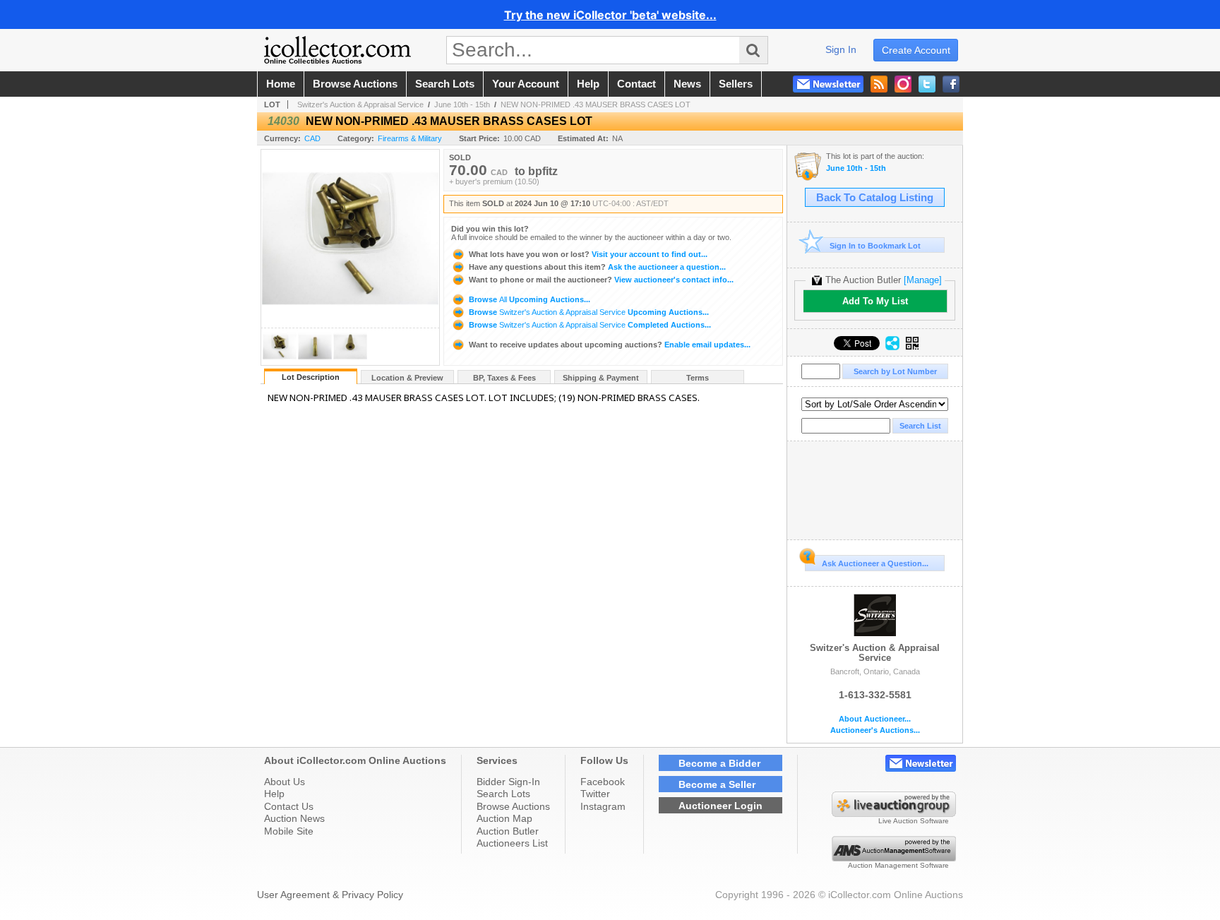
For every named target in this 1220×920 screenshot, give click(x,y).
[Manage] (923, 280)
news (687, 84)
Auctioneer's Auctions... (875, 730)
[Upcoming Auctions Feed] (879, 84)
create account (916, 50)
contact (636, 84)
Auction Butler (508, 831)
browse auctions (355, 84)
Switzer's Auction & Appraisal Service (360, 104)
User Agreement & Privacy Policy (330, 894)
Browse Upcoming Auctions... (528, 299)
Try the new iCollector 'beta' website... (610, 15)
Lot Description (311, 377)
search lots (444, 84)
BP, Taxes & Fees (504, 378)
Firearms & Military (410, 138)
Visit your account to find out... (588, 254)
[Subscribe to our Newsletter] (828, 84)
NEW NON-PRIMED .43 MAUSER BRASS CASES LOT (595, 104)
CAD (312, 138)
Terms (697, 378)
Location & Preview (407, 378)
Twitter (595, 793)
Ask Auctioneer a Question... (875, 563)
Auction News (294, 818)
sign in (840, 49)
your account (525, 84)
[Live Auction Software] (894, 813)
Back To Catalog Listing (874, 197)
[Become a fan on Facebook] (951, 84)
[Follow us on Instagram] (903, 84)
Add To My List (875, 301)
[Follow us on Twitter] (927, 84)
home (280, 84)
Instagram (603, 806)
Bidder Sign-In (508, 781)
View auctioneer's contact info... (601, 279)
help (588, 84)
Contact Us (288, 806)
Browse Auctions (513, 806)
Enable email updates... (609, 344)
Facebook (602, 781)
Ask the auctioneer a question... (597, 267)
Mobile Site (288, 831)
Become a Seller (716, 784)
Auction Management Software (898, 865)
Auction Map (504, 818)
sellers (736, 84)
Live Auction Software (913, 821)
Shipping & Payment (601, 378)
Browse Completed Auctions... (589, 325)
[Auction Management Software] (894, 858)
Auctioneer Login (720, 805)
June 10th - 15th (462, 104)
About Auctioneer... (875, 719)
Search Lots (503, 793)
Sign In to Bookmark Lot (875, 245)
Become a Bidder (719, 763)
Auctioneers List (512, 843)
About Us (284, 781)
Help (274, 793)
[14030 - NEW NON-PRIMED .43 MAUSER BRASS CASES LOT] (279, 361)
